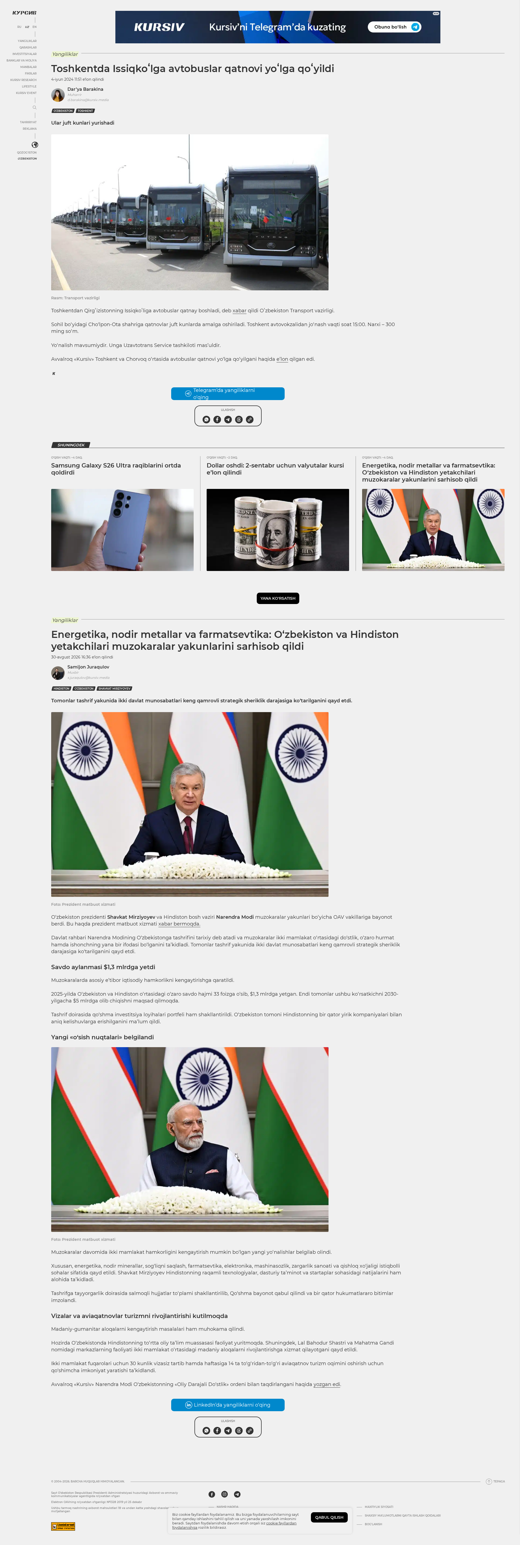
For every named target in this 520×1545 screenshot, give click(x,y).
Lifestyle (29, 86)
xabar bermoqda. (179, 924)
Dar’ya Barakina (85, 89)
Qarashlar (28, 47)
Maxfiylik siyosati (379, 1507)
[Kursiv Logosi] (24, 13)
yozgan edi (327, 1384)
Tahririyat (28, 122)
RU (19, 27)
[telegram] (237, 1494)
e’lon (282, 359)
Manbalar (28, 67)
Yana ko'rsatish (278, 598)
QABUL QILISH (329, 1517)
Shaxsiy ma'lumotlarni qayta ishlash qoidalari (403, 1515)
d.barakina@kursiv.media (88, 100)
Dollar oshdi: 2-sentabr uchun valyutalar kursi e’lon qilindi (275, 469)
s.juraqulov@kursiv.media (88, 678)
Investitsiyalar (24, 54)
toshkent (85, 111)
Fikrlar (31, 73)
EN (34, 27)
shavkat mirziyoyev (114, 688)
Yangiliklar (27, 41)
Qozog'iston (27, 152)
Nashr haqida (227, 1507)
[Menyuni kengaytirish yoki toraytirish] (35, 108)
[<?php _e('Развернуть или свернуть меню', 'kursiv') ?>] (35, 144)
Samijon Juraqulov (88, 667)
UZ (27, 27)
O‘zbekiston (63, 111)
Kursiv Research (23, 80)
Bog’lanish (373, 1524)
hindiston (61, 688)
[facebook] (212, 1494)
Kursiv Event (26, 93)
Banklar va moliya (21, 60)
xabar (239, 311)
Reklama (30, 129)
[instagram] (224, 1494)
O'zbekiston (27, 158)
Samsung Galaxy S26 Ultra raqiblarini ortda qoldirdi (116, 469)
